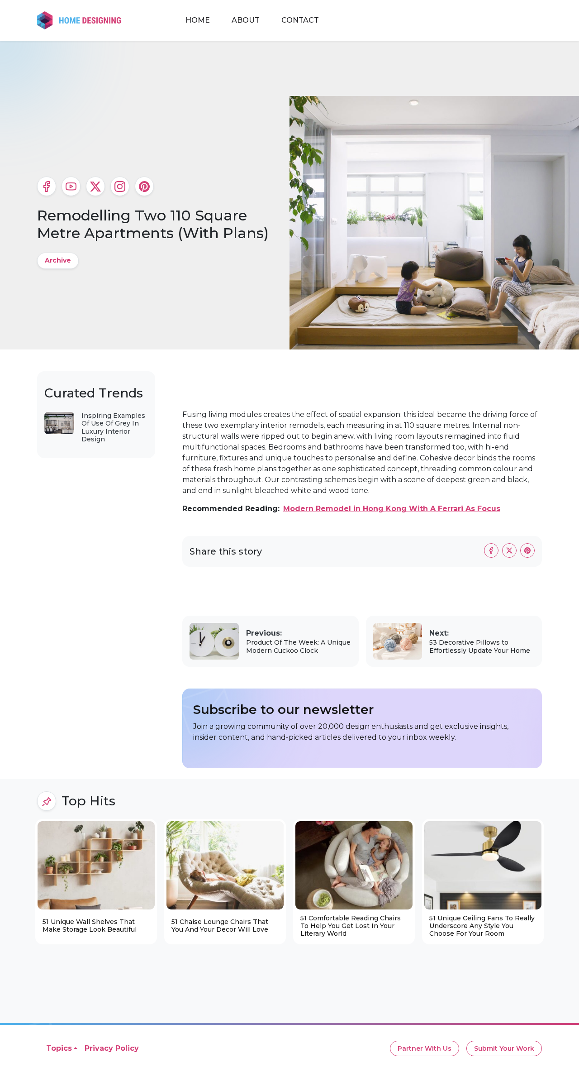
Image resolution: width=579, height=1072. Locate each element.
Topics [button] (59, 1048)
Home (197, 20)
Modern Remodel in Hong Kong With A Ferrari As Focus (391, 508)
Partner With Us (424, 1048)
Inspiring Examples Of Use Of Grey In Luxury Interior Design (113, 428)
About (246, 20)
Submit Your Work (504, 1048)
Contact (300, 20)
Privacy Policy (112, 1048)
